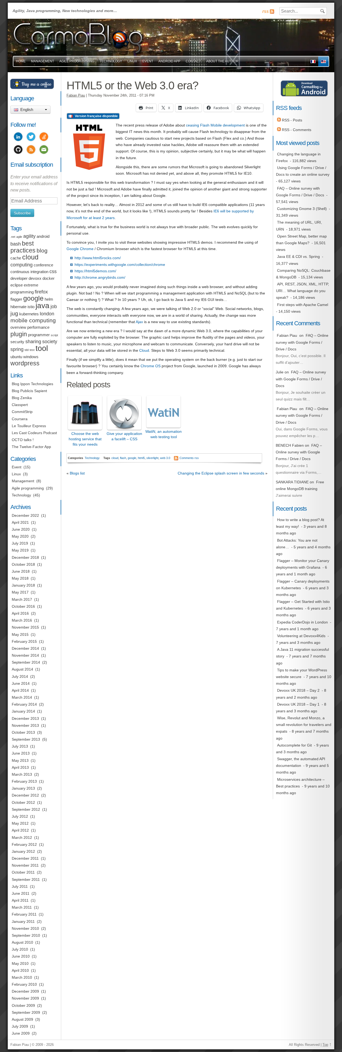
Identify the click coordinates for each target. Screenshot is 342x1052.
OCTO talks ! (23, 440)
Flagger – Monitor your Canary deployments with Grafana (302, 563)
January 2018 (23, 585)
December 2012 (25, 795)
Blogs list (77, 473)
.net (12, 236)
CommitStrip (22, 412)
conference (43, 265)
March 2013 (22, 774)
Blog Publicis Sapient (29, 391)
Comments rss (189, 458)
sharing (33, 341)
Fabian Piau (76, 95)
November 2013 (25, 725)
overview (18, 327)
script (54, 335)
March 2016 (22, 620)
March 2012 (22, 837)
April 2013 (20, 767)
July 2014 (20, 676)
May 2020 (20, 536)
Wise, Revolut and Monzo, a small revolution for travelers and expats (303, 724)
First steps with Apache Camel (302, 305)
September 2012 (26, 809)
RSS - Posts (291, 120)
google (132, 458)
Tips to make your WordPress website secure (301, 673)
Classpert (20, 405)
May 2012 (20, 823)
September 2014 (26, 662)
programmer (39, 335)
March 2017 (22, 599)
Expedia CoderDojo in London (302, 622)
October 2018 (23, 564)
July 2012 (20, 816)
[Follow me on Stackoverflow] (44, 137)
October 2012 (23, 802)
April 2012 (20, 830)
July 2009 (20, 1026)
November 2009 (25, 998)
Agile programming (28, 488)
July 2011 (20, 886)
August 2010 (22, 942)
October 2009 (23, 1005)
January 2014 (23, 711)
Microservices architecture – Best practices (300, 782)
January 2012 (23, 851)
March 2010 (22, 977)
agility (29, 236)
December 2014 (25, 648)
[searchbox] (303, 11)
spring (17, 349)
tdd (27, 349)
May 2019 (20, 550)
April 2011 (20, 900)
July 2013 (20, 746)
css (53, 271)
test (32, 349)
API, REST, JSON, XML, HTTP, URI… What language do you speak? (302, 291)
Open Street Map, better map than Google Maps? (301, 239)
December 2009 (25, 991)
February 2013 (24, 781)
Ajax (139, 322)
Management (42, 61)
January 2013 (23, 788)
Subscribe (22, 213)
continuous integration (29, 272)
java (42, 305)
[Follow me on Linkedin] (18, 137)
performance (38, 327)
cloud (114, 458)
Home (21, 61)
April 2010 (20, 970)
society (49, 341)
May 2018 (20, 578)
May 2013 (20, 760)
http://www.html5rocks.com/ (98, 258)
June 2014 (21, 683)
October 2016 (23, 606)
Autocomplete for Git (294, 745)
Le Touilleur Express (29, 426)
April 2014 (20, 690)
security (17, 342)
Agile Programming (76, 61)
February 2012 (24, 844)
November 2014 (25, 655)
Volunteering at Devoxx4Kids (301, 636)
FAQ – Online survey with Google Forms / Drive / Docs (300, 191)
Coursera (20, 419)
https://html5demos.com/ (95, 271)
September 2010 (26, 935)
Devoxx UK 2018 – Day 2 (298, 690)
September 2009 (26, 1012)
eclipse (16, 285)
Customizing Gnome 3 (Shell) (302, 208)
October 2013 (23, 732)
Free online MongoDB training (300, 485)
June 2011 (20, 893)
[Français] (313, 61)
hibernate (18, 307)
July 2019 (20, 543)
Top (325, 1045)
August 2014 (22, 669)
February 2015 (24, 641)
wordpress (25, 363)
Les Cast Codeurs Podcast (34, 433)
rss (265, 11)
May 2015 (20, 634)
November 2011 (25, 865)
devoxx (35, 278)
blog (42, 250)
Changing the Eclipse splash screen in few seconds (221, 473)
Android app (169, 61)
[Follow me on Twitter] (31, 137)
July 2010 (20, 949)
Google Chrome (80, 249)
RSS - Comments (296, 130)
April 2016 (20, 613)
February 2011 (24, 914)
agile (19, 236)
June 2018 (21, 571)
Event (147, 61)
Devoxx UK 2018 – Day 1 (298, 704)
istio (31, 307)
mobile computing (33, 320)
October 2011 (23, 872)
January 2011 (23, 921)
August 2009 (22, 1019)
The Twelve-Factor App (31, 447)
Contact (193, 61)
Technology (111, 61)
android (43, 236)
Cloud (144, 350)
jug (14, 313)
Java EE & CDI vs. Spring (298, 256)
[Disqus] (167, 559)
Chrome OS (151, 366)
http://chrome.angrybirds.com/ (100, 277)
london (47, 313)
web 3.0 (165, 458)
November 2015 (25, 627)
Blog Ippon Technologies (32, 384)
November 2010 (25, 928)
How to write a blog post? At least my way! (300, 523)
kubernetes (29, 314)
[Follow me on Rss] (31, 150)
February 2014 (24, 704)
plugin (18, 334)
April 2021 (20, 522)
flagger (16, 299)
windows (30, 357)
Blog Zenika (22, 398)
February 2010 (24, 984)
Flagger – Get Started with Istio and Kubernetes (303, 604)
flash (123, 458)
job (53, 306)
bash (15, 244)
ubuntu (16, 357)
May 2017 (20, 592)
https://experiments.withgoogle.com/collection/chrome (120, 264)
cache (15, 258)
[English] (323, 61)
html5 (141, 458)
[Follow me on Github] (18, 150)
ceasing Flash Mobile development (215, 125)
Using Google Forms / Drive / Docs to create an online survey (302, 171)
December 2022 (25, 515)
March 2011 (22, 907)
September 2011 (26, 879)
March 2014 (22, 697)
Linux (132, 61)
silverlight (152, 458)
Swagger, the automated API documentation (300, 762)
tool (42, 348)
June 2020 (21, 529)
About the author (222, 61)
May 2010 (20, 963)
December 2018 (25, 557)
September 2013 (26, 739)
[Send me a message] (44, 150)
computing (21, 264)
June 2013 (21, 753)
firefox (41, 291)
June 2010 (21, 956)
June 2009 (21, 1033)
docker (48, 278)
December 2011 (25, 858)
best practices (23, 247)
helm (49, 299)
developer (19, 278)
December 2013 (25, 718)
